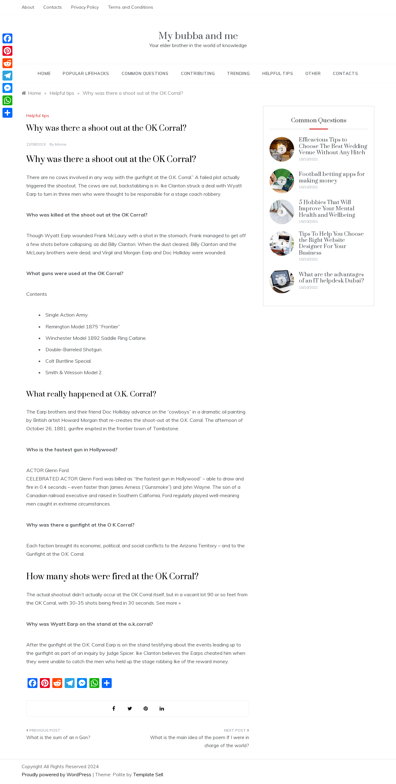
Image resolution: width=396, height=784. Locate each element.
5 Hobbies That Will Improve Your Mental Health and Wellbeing (327, 209)
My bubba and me (198, 36)
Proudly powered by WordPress (57, 774)
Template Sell (148, 774)
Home (44, 73)
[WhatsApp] (7, 100)
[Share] (7, 113)
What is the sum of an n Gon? (58, 737)
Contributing (198, 73)
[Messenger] (7, 88)
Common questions (145, 73)
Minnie (61, 144)
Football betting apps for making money (332, 177)
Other (313, 73)
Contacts (52, 7)
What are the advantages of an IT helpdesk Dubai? (331, 277)
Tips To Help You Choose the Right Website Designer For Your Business (331, 243)
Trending (238, 73)
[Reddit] (7, 63)
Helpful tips (277, 73)
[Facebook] (7, 38)
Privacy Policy (85, 7)
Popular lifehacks (86, 73)
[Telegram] (7, 75)
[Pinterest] (7, 51)
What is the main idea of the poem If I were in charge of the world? (199, 741)
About (28, 7)
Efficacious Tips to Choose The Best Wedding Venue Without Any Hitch (333, 146)
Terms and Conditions (130, 7)
